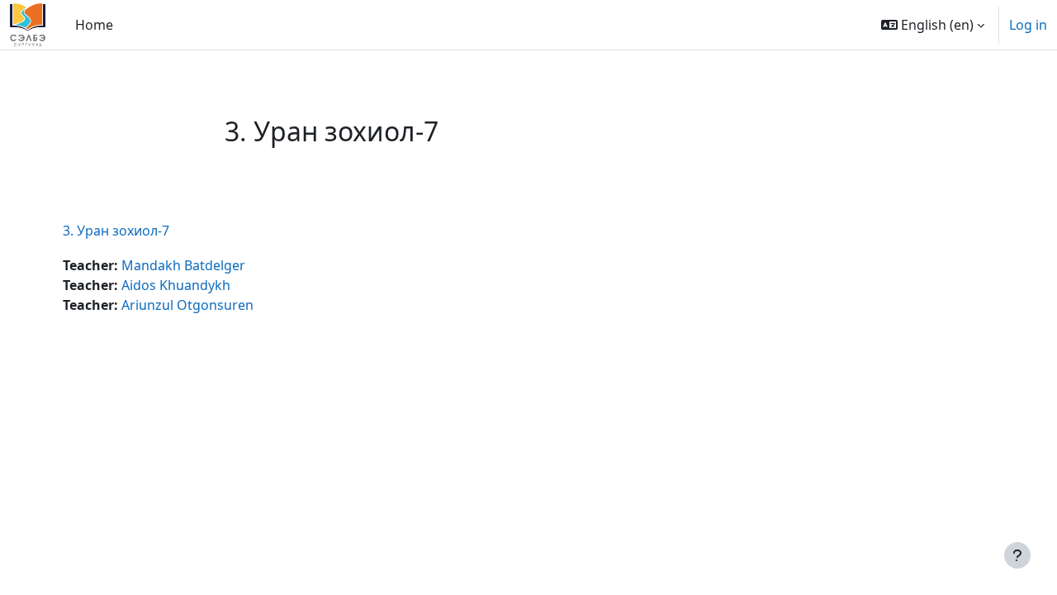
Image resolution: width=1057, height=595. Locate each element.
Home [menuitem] (94, 25)
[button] (932, 25)
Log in (1028, 25)
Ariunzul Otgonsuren (187, 305)
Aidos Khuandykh (175, 285)
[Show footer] (1017, 555)
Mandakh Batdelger (183, 265)
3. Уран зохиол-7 (116, 230)
